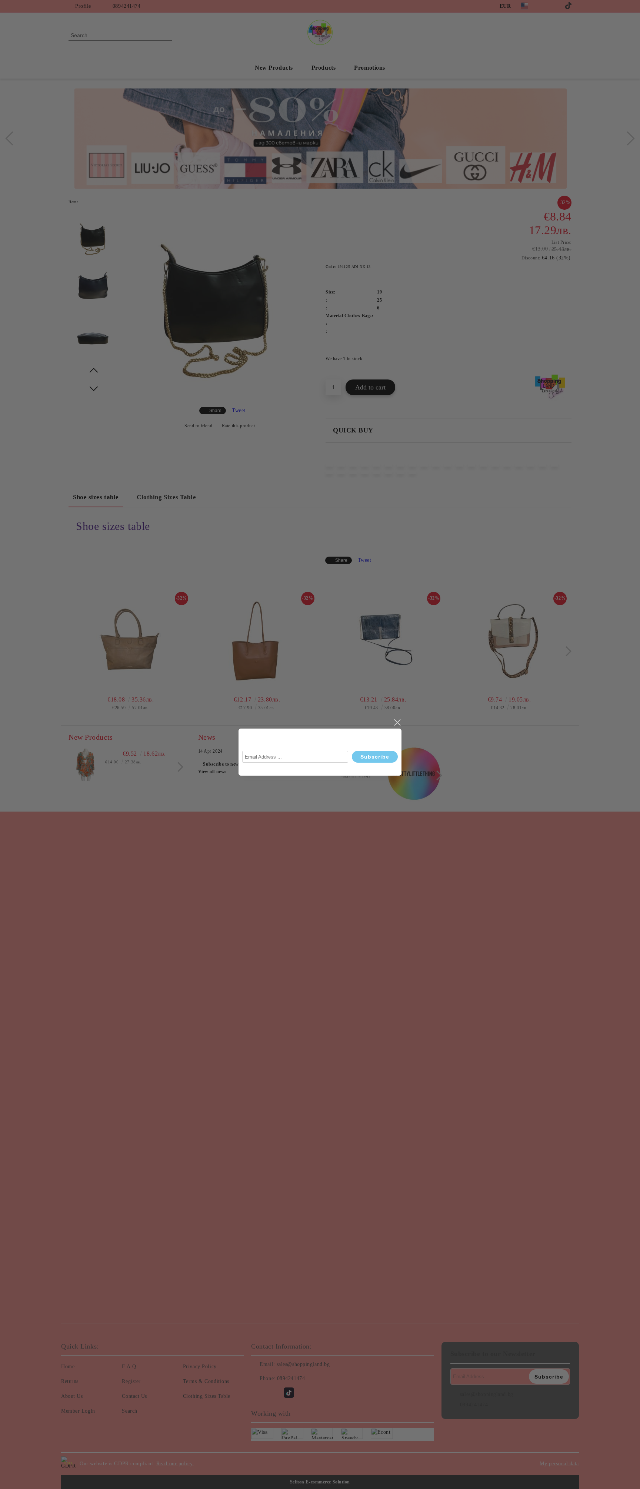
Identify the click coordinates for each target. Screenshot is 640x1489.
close (397, 722)
